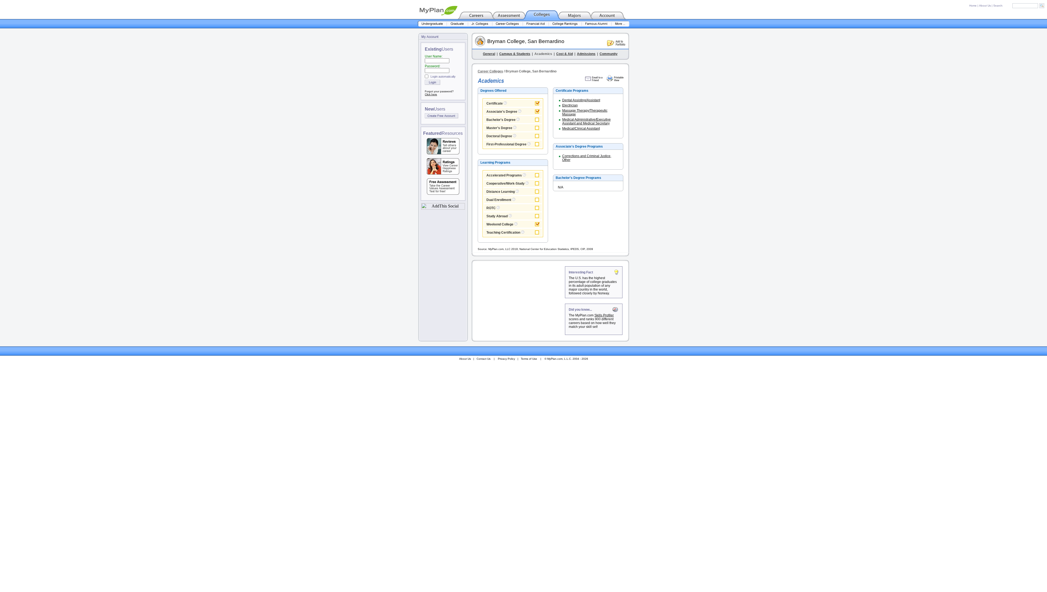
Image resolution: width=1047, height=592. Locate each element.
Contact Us (484, 358)
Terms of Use (529, 358)
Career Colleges (490, 71)
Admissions (586, 54)
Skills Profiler (604, 315)
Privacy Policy (506, 358)
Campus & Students (514, 54)
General (489, 54)
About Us (985, 5)
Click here (431, 94)
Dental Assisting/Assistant (581, 100)
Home (973, 5)
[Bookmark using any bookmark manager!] (443, 208)
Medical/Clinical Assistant (581, 128)
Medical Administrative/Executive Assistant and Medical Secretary (586, 121)
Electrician (570, 105)
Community (609, 54)
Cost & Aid (564, 54)
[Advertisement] (519, 300)
